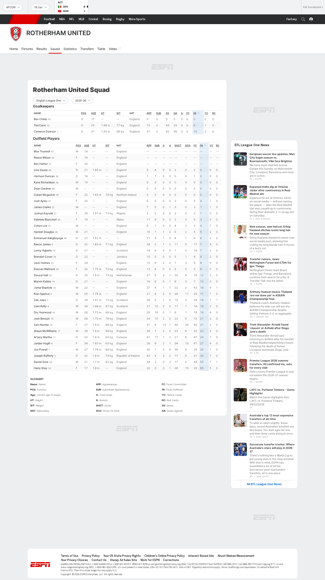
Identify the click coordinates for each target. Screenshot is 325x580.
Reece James (42, 244)
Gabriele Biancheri (45, 219)
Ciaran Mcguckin (44, 194)
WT (118, 113)
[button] (303, 19)
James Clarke (42, 207)
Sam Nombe (41, 324)
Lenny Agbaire (43, 250)
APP (149, 113)
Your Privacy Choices (74, 560)
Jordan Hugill (42, 343)
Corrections (171, 560)
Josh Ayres (40, 201)
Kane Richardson (44, 182)
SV (167, 113)
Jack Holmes (42, 262)
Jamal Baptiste (43, 287)
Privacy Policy (91, 555)
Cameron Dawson (45, 131)
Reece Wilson (42, 157)
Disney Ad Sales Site (123, 560)
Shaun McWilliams (45, 331)
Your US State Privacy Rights (122, 555)
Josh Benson (42, 318)
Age (93, 113)
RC (214, 113)
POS (83, 113)
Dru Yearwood (42, 312)
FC (187, 113)
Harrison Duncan (44, 176)
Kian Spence (42, 293)
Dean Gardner (42, 188)
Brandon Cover (43, 256)
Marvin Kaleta (42, 281)
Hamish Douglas (44, 232)
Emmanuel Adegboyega (48, 238)
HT (102, 113)
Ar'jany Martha (43, 337)
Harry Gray (40, 368)
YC (206, 113)
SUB (158, 113)
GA (175, 113)
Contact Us (99, 560)
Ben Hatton (41, 163)
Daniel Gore (41, 362)
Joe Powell (41, 349)
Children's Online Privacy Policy (164, 555)
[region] (127, 122)
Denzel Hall (41, 275)
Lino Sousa (41, 170)
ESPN (25, 19)
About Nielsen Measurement (236, 555)
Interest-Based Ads (201, 555)
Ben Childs (40, 119)
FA (194, 113)
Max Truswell (42, 151)
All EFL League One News (264, 484)
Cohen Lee (40, 225)
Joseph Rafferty (44, 355)
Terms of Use (69, 555)
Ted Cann (40, 125)
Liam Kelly (40, 306)
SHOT (177, 145)
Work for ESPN (150, 560)
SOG (187, 145)
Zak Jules (40, 300)
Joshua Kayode (43, 213)
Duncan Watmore (44, 269)
